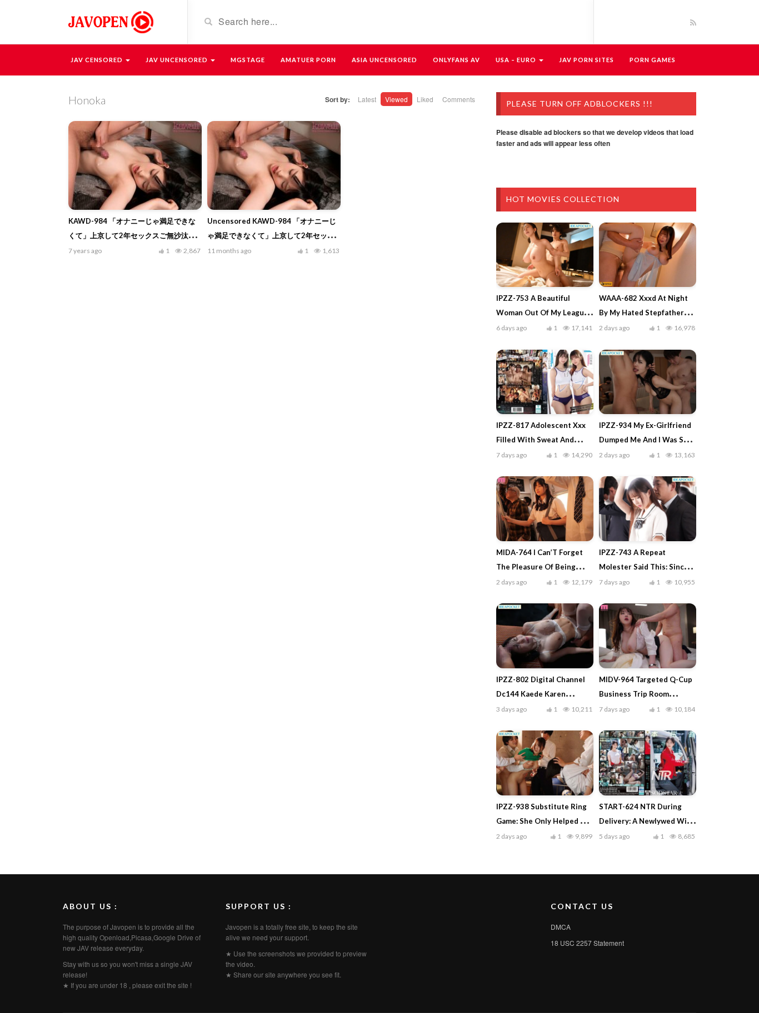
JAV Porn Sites (586, 59)
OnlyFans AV (456, 59)
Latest (367, 99)
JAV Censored (97, 59)
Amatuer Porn (308, 59)
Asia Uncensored (384, 59)
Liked (425, 99)
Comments (458, 99)
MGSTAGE (248, 59)
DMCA (561, 926)
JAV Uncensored (177, 59)
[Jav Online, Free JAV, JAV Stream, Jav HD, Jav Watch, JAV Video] (110, 21)
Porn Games (653, 59)
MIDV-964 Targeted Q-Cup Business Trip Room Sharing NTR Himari (645, 694)
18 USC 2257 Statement (587, 943)
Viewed (396, 99)
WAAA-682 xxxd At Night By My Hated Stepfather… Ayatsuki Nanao (644, 312)
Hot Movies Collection (563, 199)
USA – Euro (517, 59)
